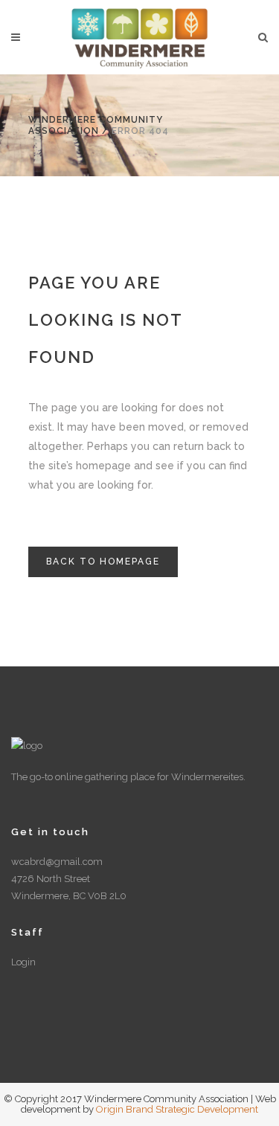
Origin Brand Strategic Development (177, 1109)
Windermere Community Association (95, 125)
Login (23, 962)
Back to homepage (103, 561)
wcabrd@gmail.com (57, 861)
